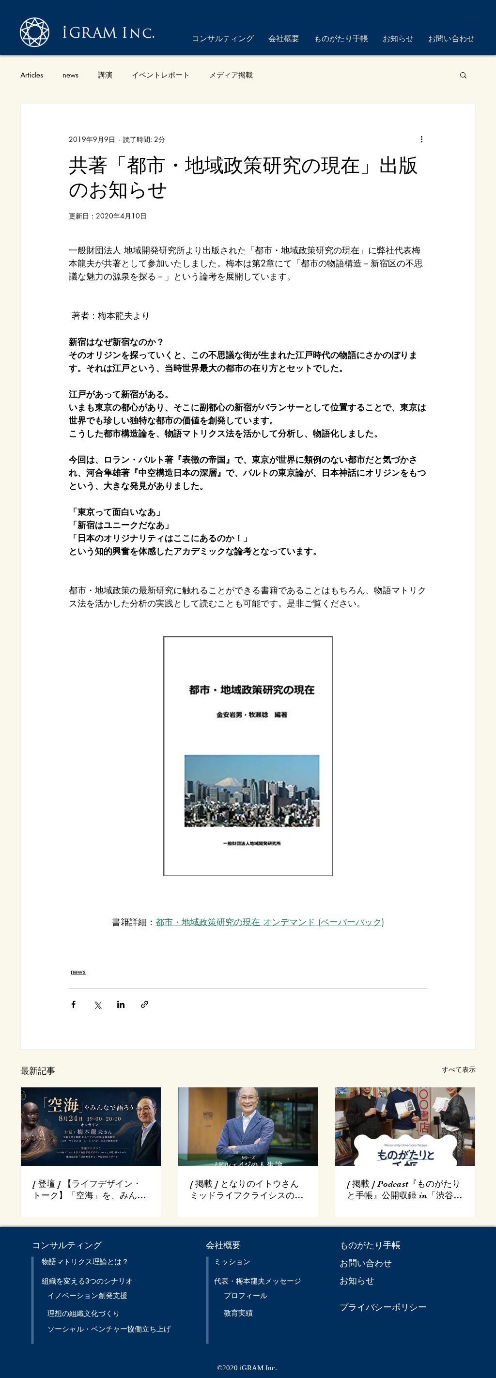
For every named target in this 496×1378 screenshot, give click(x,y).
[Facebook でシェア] (73, 1004)
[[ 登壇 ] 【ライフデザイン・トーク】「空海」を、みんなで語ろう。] (91, 1126)
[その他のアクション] (421, 139)
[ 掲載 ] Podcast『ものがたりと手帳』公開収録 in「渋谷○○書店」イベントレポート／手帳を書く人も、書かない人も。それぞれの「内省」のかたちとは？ (404, 1190)
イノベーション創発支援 (87, 1295)
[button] (463, 74)
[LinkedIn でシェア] (120, 1004)
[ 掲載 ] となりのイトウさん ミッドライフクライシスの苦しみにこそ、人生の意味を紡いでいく (246, 1190)
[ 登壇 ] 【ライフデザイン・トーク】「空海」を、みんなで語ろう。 (89, 1190)
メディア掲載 (231, 74)
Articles (31, 74)
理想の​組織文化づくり (83, 1313)
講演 (105, 74)
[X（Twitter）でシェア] (97, 1004)
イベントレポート (161, 74)
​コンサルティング (67, 1245)
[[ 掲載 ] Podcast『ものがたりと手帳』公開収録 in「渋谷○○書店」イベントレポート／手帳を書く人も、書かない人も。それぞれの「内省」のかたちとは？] (405, 1126)
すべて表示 (459, 1069)
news (70, 74)
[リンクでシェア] (144, 1004)
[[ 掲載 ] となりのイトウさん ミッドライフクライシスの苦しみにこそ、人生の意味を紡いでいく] (248, 1126)
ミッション (232, 1261)
